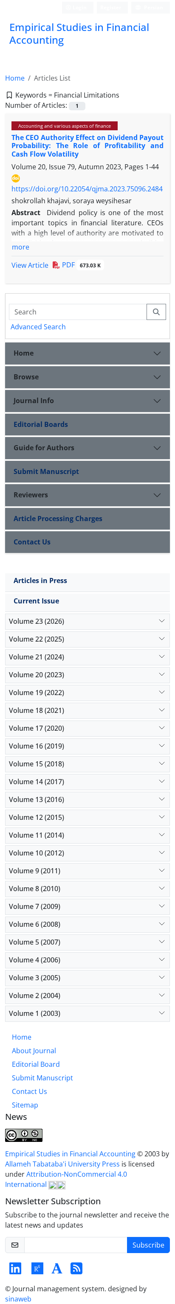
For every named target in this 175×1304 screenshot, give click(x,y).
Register (110, 7)
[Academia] (57, 1271)
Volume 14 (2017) (36, 781)
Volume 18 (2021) (36, 710)
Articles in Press (40, 580)
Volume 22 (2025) (36, 639)
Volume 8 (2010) (34, 888)
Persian (153, 7)
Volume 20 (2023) (36, 674)
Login (79, 7)
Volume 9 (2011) (34, 870)
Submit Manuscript (46, 471)
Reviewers (31, 494)
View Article (29, 265)
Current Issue (36, 601)
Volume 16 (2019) (36, 746)
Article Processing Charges (58, 518)
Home (15, 78)
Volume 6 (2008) (34, 924)
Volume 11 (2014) (36, 835)
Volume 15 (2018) (36, 763)
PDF (80, 264)
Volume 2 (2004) (34, 995)
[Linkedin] (15, 1271)
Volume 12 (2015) (36, 817)
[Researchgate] (37, 1271)
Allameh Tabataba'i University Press (63, 1164)
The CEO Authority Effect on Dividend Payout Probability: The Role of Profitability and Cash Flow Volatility (87, 145)
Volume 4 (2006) (34, 960)
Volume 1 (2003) (34, 1013)
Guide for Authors (44, 447)
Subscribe (148, 1245)
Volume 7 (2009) (34, 906)
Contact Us (32, 542)
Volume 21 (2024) (36, 657)
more (20, 247)
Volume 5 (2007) (34, 942)
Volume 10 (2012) (36, 853)
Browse (26, 376)
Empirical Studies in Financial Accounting (71, 1153)
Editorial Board (36, 1064)
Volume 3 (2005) (34, 977)
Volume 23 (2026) (36, 621)
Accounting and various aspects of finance (64, 126)
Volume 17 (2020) (36, 728)
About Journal (34, 1050)
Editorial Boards (41, 424)
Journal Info (34, 400)
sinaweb (18, 1299)
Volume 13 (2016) (36, 799)
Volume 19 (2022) (36, 692)
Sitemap (25, 1105)
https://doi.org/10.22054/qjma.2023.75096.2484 (87, 188)
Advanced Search (38, 326)
